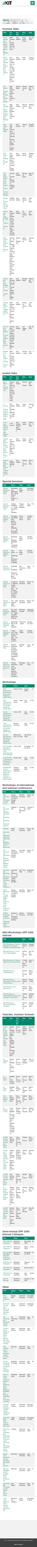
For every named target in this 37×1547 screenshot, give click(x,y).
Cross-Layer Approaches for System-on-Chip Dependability (6, 1504)
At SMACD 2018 (5, 1060)
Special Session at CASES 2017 (6, 518)
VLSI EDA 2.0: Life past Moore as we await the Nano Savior (6, 1309)
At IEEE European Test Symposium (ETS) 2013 (5, 1142)
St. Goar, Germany (24, 214)
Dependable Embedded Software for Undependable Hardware (5, 468)
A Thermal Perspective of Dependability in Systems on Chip (5, 411)
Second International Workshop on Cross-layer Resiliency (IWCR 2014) (7, 739)
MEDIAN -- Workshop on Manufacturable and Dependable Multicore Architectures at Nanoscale (6, 838)
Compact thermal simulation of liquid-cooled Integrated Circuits (6, 1409)
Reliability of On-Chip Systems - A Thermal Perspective (5, 359)
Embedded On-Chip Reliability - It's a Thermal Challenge (5, 287)
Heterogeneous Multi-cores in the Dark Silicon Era (6, 1422)
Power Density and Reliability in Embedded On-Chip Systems (5, 66)
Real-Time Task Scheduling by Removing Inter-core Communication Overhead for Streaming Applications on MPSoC (6, 1440)
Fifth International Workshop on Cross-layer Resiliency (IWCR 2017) (7, 705)
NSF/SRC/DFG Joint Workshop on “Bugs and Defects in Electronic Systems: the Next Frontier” (7, 773)
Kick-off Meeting (5, 1279)
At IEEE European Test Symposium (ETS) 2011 (5, 1213)
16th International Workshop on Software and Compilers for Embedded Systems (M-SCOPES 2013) (12, 223)
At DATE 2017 (5, 1088)
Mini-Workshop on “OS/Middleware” (9, 971)
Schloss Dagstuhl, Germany (17, 769)
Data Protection (18, 1544)
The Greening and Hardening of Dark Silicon (6, 1321)
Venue (11, 33)
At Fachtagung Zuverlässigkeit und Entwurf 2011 (5, 1193)
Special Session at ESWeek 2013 (6, 612)
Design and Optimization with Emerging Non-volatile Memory (6, 1460)
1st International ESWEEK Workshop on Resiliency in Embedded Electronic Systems (6, 816)
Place (23, 33)
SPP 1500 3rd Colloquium (7, 1268)
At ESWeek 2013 (5, 1109)
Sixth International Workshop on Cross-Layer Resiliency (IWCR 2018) (7, 693)
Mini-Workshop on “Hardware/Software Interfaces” (9, 1004)
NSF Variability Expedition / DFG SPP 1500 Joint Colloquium (7, 1256)
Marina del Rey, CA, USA (18, 735)
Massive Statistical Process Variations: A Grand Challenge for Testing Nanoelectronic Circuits (14, 652)
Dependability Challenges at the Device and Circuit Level (6, 1489)
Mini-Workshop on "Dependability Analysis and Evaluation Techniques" (11, 995)
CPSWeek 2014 (12, 199)
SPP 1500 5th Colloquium (7, 1247)
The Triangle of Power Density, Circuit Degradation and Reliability (5, 113)
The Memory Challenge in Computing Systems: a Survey (5, 94)
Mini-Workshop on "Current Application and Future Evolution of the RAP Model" (12, 945)
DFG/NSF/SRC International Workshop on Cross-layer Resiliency (7, 761)
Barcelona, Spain (24, 175)
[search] (28, 3)
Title (4, 32)
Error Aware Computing (6, 1298)
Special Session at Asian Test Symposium (6, 666)
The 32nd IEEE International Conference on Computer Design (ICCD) (12, 162)
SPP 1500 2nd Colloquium (7, 1274)
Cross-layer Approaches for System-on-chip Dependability (5, 429)
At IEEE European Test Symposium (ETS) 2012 (5, 1179)
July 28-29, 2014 (27, 735)
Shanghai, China (22, 663)
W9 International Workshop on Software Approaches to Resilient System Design (6, 858)
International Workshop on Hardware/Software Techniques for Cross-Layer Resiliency (6, 878)
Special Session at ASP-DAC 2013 (6, 624)
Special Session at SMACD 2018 (6, 506)
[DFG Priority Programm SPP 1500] (7, 3)
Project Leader (17, 1021)
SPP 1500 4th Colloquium (7, 1263)
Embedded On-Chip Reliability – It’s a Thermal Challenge (5, 220)
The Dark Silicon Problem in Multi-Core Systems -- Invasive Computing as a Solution (5, 184)
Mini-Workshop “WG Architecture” (9, 987)
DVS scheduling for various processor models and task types (6, 1352)
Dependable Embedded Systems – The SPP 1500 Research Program (5, 448)
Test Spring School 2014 (5, 1098)
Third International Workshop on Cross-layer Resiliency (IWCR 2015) (7, 728)
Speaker (17, 33)
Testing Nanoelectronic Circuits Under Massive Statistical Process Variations (14, 669)
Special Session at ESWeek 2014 (6, 539)
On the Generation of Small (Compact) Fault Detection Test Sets (6, 1366)
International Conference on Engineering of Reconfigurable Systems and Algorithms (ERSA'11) (12, 337)
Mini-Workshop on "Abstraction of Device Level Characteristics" (12, 981)
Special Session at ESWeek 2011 (6, 633)
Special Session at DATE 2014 (6, 584)
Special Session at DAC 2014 (6, 567)
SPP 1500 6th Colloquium (7, 1242)
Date (30, 32)
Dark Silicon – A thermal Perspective (5, 386)
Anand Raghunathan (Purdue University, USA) (18, 1155)
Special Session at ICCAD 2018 (6, 491)
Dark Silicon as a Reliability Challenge (5, 158)
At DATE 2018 (5, 1078)
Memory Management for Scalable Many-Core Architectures (6, 1474)
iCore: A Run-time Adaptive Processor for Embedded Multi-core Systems (5, 337)
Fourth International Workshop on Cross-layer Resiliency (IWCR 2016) (7, 716)
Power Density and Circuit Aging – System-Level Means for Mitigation (5, 46)
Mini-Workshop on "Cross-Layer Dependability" (11, 952)
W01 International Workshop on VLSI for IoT (6, 799)
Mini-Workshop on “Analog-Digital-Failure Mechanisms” (12, 961)
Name (13, 485)
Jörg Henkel (18, 154)
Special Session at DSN (6, 646)
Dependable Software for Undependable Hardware (5, 308)
